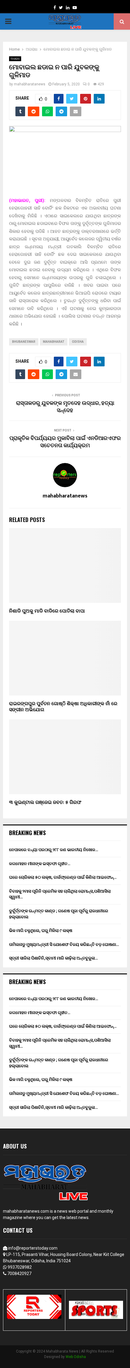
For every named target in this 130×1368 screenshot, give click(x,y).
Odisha (78, 341)
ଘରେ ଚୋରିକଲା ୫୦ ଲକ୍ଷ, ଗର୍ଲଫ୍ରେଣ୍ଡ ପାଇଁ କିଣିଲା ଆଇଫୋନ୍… (63, 877)
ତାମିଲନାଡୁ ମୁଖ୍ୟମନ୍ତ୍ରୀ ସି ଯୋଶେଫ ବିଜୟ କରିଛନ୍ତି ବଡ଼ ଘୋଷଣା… (64, 944)
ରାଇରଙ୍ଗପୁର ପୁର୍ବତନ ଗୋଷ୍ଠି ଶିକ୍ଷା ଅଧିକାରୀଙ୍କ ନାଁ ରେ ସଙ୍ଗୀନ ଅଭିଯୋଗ (63, 707)
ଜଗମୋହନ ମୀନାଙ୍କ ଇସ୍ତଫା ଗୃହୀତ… (39, 863)
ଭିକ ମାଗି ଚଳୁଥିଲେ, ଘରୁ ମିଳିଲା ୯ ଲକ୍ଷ (40, 930)
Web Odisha (76, 1357)
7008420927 (19, 1273)
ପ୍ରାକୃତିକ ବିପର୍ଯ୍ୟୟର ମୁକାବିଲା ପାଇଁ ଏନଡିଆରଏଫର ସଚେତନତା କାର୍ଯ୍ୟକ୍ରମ (65, 442)
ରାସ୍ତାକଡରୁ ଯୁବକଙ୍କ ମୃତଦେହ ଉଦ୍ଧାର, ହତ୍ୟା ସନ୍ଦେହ (65, 407)
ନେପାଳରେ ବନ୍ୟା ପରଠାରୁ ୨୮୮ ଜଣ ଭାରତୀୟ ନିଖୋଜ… (53, 849)
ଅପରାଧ (15, 58)
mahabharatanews (29, 84)
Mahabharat (53, 341)
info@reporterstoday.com (32, 1248)
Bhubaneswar (23, 341)
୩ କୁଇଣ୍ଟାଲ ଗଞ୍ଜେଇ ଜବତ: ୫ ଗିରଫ (45, 802)
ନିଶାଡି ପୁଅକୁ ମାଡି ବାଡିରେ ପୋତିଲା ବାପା (47, 611)
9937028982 (20, 1267)
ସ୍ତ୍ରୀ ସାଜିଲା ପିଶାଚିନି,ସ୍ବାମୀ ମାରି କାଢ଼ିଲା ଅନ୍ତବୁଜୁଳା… (53, 958)
